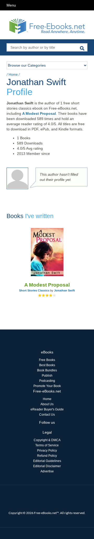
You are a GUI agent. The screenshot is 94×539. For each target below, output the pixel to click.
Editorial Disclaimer (47, 466)
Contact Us (47, 414)
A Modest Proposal (39, 113)
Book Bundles (47, 370)
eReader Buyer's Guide (47, 409)
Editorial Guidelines (47, 461)
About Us (47, 404)
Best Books (47, 365)
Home (13, 74)
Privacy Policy (47, 450)
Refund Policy (47, 456)
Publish (47, 375)
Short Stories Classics (34, 290)
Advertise (47, 471)
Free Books (47, 360)
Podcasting (47, 381)
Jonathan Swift (64, 290)
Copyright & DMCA (47, 440)
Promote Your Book (47, 386)
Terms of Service (47, 445)
